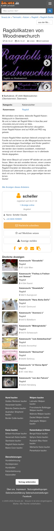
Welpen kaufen (37, 397)
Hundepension (11, 464)
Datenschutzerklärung (15, 492)
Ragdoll (34, 17)
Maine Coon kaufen (14, 447)
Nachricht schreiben (28, 225)
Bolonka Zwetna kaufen (15, 408)
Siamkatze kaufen (13, 440)
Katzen (26, 17)
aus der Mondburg (45, 22)
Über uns (11, 489)
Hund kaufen (11, 397)
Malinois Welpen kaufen (40, 413)
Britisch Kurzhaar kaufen (16, 433)
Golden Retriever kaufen (16, 401)
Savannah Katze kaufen (15, 437)
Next (47, 62)
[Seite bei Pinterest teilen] (26, 248)
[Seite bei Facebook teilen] (15, 248)
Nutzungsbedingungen (37, 489)
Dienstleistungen (13, 456)
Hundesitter (10, 467)
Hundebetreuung (12, 460)
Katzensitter (10, 474)
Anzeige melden (28, 241)
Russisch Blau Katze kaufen (38, 442)
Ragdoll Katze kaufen (14, 444)
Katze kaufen (11, 430)
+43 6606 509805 (14, 218)
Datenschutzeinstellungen (37, 492)
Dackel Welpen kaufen (39, 417)
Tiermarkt (16, 17)
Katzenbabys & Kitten (40, 430)
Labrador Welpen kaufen (37, 402)
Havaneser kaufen (13, 404)
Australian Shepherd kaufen (14, 413)
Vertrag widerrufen (27, 482)
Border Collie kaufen (14, 418)
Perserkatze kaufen (38, 450)
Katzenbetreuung (12, 471)
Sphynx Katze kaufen (39, 437)
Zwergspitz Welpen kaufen (38, 422)
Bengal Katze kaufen (39, 433)
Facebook (27, 496)
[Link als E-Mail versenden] (32, 248)
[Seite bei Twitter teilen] (20, 248)
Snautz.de (5, 17)
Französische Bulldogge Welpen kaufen (40, 408)
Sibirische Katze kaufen (40, 447)
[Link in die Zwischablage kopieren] (38, 248)
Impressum (21, 489)
